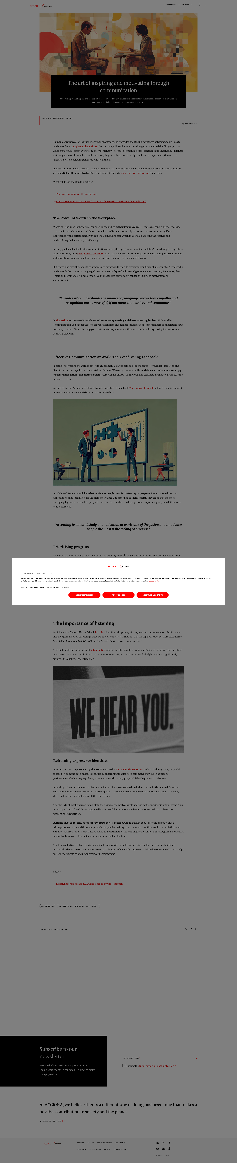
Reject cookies (118, 595)
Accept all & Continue (153, 595)
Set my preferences (84, 595)
